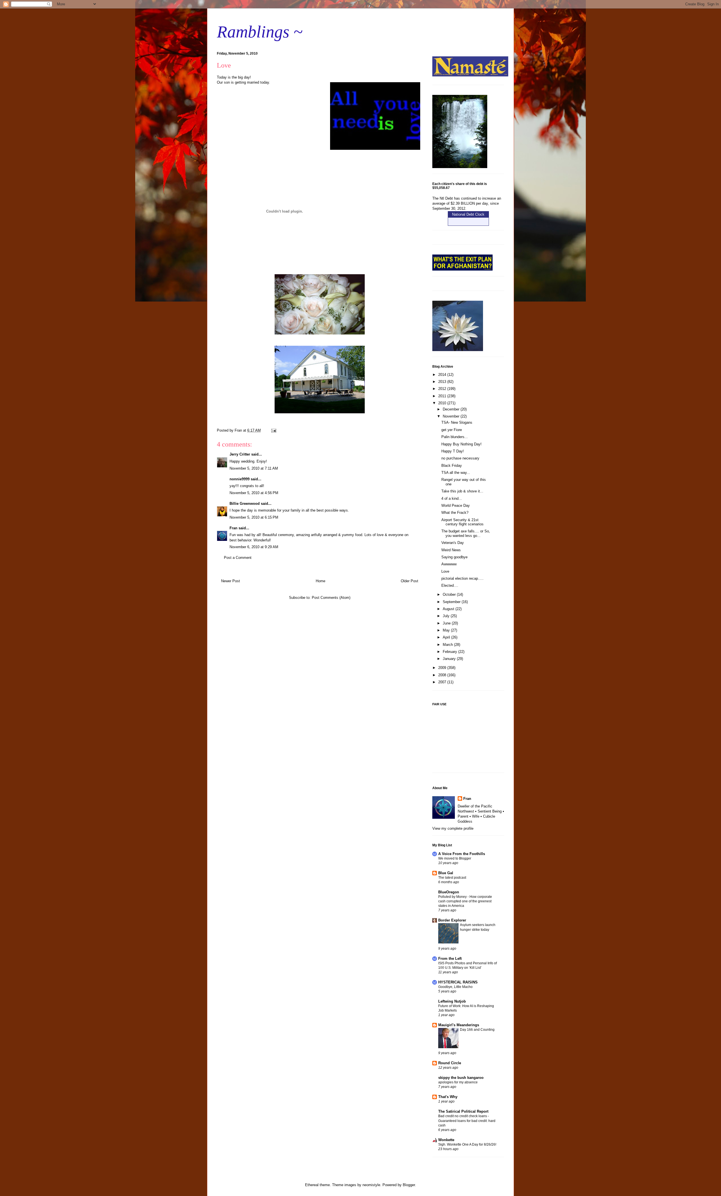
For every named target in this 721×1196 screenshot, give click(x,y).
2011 (442, 396)
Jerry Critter (240, 454)
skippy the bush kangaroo (461, 1077)
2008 (442, 675)
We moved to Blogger (454, 858)
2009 (442, 668)
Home (320, 581)
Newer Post (230, 581)
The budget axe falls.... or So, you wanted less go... (465, 533)
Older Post (409, 581)
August (449, 609)
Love (445, 571)
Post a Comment (238, 557)
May (447, 630)
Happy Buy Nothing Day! (461, 444)
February (450, 652)
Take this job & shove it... (462, 491)
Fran (233, 528)
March (448, 644)
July (447, 616)
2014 (442, 374)
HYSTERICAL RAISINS (458, 982)
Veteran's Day (452, 543)
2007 (442, 682)
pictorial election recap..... (462, 578)
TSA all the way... (455, 472)
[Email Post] (273, 430)
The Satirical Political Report (463, 1111)
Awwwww (449, 564)
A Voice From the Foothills (461, 854)
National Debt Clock (468, 214)
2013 (442, 382)
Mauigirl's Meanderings (458, 1025)
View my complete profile (452, 828)
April (447, 637)
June (447, 623)
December (451, 409)
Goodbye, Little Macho (455, 987)
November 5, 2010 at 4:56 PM (254, 493)
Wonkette (446, 1140)
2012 (442, 389)
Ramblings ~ (259, 32)
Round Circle (449, 1063)
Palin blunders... (454, 437)
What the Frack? (454, 512)
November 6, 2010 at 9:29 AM (254, 547)
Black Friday (451, 465)
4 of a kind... (451, 498)
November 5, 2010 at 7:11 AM (254, 468)
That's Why (447, 1097)
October (450, 594)
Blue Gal (445, 873)
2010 (442, 403)
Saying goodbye (454, 557)
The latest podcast (452, 878)
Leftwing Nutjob (452, 1001)
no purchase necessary (460, 458)
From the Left (450, 958)
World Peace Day (455, 505)
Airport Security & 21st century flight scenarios (462, 522)
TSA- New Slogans (456, 422)
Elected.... (449, 585)
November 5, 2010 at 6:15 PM (254, 517)
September (452, 602)
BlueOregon (448, 892)
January (450, 659)
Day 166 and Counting (477, 1030)
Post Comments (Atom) (331, 597)
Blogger (409, 1185)
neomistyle (371, 1185)
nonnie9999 (240, 479)
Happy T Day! (452, 451)
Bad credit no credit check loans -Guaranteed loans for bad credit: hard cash (466, 1120)
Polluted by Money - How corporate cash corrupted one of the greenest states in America (465, 901)
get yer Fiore (451, 430)
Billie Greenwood (245, 503)
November (451, 416)
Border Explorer (452, 920)
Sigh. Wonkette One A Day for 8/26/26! (467, 1144)
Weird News (451, 550)
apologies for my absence (458, 1082)
